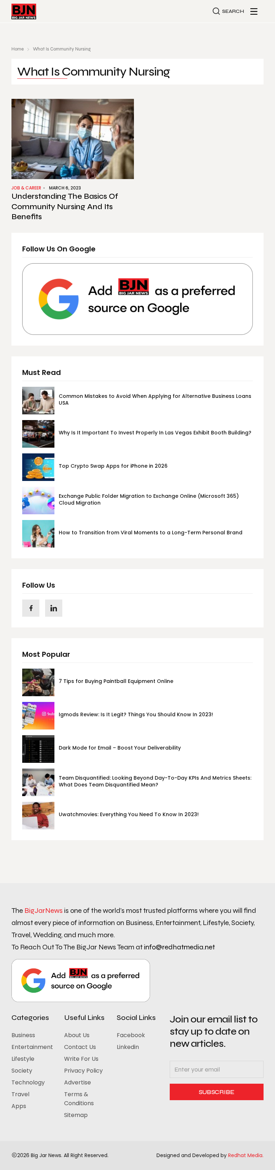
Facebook (131, 1035)
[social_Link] (30, 608)
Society (21, 1071)
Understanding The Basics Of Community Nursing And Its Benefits (64, 206)
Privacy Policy (83, 1071)
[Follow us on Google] (137, 299)
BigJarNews (43, 910)
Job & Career (26, 188)
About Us (77, 1035)
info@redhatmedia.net (179, 947)
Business (23, 1035)
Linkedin (128, 1047)
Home (17, 49)
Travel (20, 1094)
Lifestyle (22, 1059)
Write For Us (81, 1059)
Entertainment (32, 1047)
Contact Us (80, 1047)
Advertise (77, 1082)
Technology (28, 1082)
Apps (18, 1106)
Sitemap (76, 1115)
